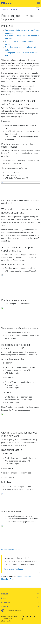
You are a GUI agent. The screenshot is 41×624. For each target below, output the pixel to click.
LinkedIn (4, 579)
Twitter (19, 576)
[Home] (8, 3)
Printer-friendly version (10, 549)
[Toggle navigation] (38, 3)
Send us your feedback (13, 569)
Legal (3, 616)
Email (12, 579)
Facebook (27, 576)
